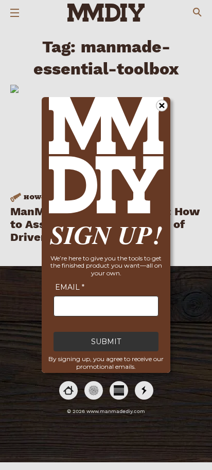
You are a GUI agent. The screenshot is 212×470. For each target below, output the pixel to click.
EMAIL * (69, 287)
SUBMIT (106, 341)
